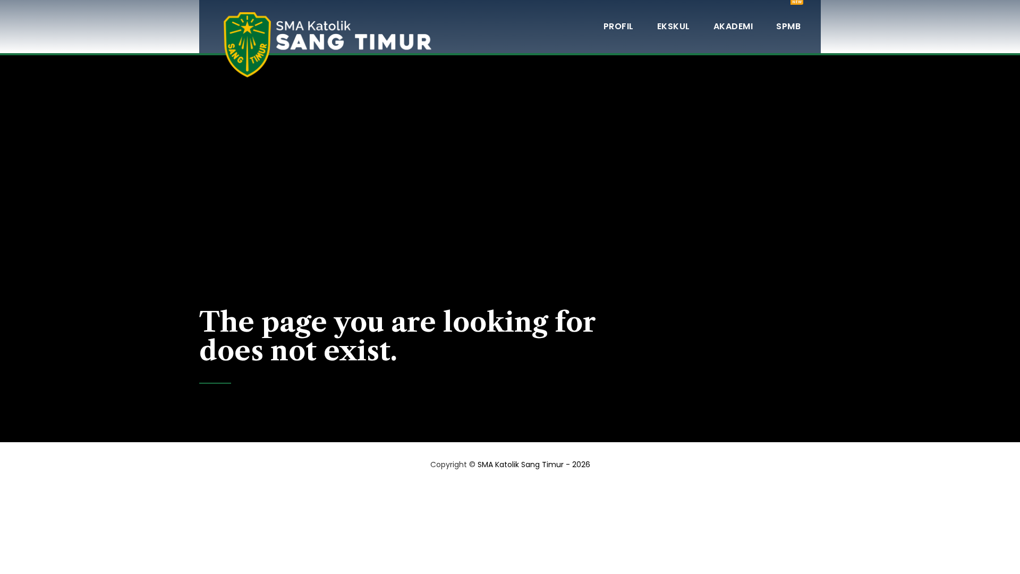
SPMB (788, 16)
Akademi (733, 26)
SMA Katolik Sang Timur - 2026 (534, 464)
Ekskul (673, 26)
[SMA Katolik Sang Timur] (326, 26)
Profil (619, 26)
